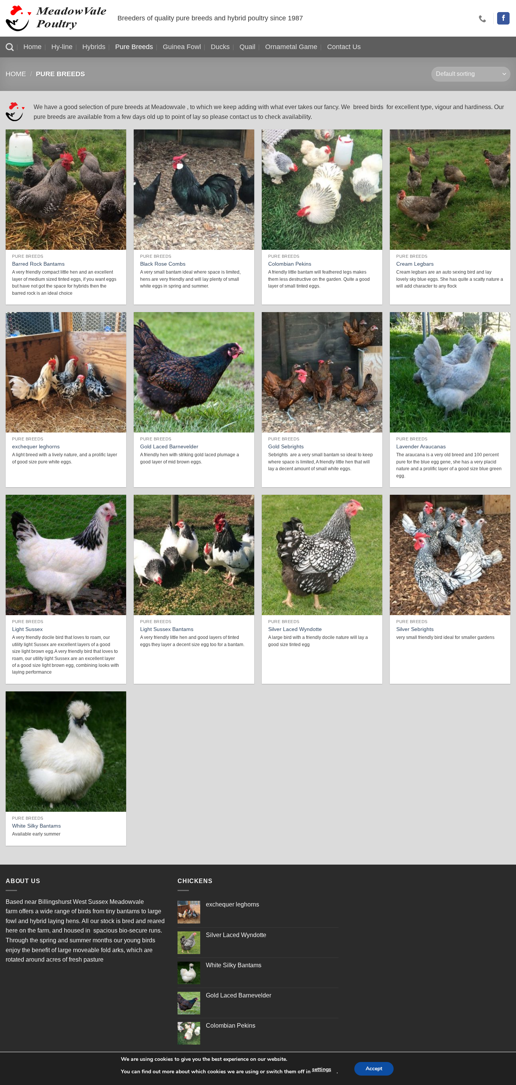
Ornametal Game (291, 47)
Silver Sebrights (415, 629)
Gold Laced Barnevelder (169, 446)
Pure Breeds (134, 47)
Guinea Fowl (182, 47)
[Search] (10, 46)
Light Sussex (27, 629)
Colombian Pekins (289, 264)
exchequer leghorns (36, 446)
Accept (374, 1068)
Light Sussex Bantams (166, 629)
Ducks (220, 47)
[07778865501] (483, 18)
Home (32, 47)
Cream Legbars (415, 264)
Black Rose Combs (162, 264)
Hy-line (62, 47)
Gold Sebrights (286, 446)
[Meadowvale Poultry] (56, 18)
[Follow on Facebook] (503, 18)
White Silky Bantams (36, 826)
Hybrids (93, 47)
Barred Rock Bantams (38, 264)
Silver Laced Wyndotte (295, 629)
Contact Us (344, 47)
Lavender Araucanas (421, 446)
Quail (247, 47)
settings (321, 1069)
